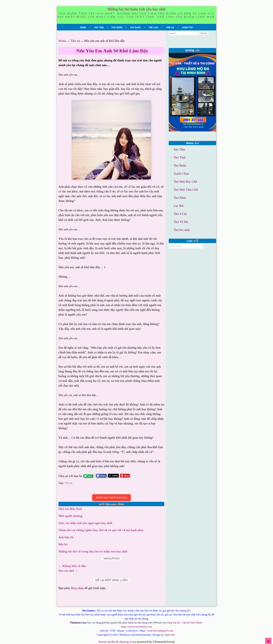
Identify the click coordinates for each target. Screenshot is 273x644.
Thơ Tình (99, 27)
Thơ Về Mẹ (180, 222)
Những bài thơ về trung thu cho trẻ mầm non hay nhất (92, 551)
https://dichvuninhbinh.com (136, 626)
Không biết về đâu (72, 566)
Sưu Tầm (179, 149)
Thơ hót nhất (181, 230)
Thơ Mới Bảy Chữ (185, 181)
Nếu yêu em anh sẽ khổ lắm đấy (112, 50)
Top (268, 641)
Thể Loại (153, 27)
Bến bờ (63, 544)
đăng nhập (77, 588)
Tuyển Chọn (181, 173)
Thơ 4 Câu (180, 213)
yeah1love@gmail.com (160, 630)
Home (83, 27)
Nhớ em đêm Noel (70, 508)
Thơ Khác (135, 27)
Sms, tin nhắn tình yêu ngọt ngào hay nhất (85, 523)
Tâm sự (170, 27)
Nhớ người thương (70, 516)
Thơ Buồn (116, 27)
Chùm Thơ (187, 27)
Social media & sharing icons (117, 641)
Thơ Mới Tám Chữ (185, 189)
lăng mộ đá (173, 622)
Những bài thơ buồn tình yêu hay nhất (136, 9)
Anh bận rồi (66, 537)
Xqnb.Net (169, 634)
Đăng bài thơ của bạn (111, 497)
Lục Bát (178, 205)
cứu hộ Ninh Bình (192, 622)
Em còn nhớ (68, 570)
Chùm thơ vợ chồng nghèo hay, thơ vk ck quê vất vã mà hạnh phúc (101, 530)
